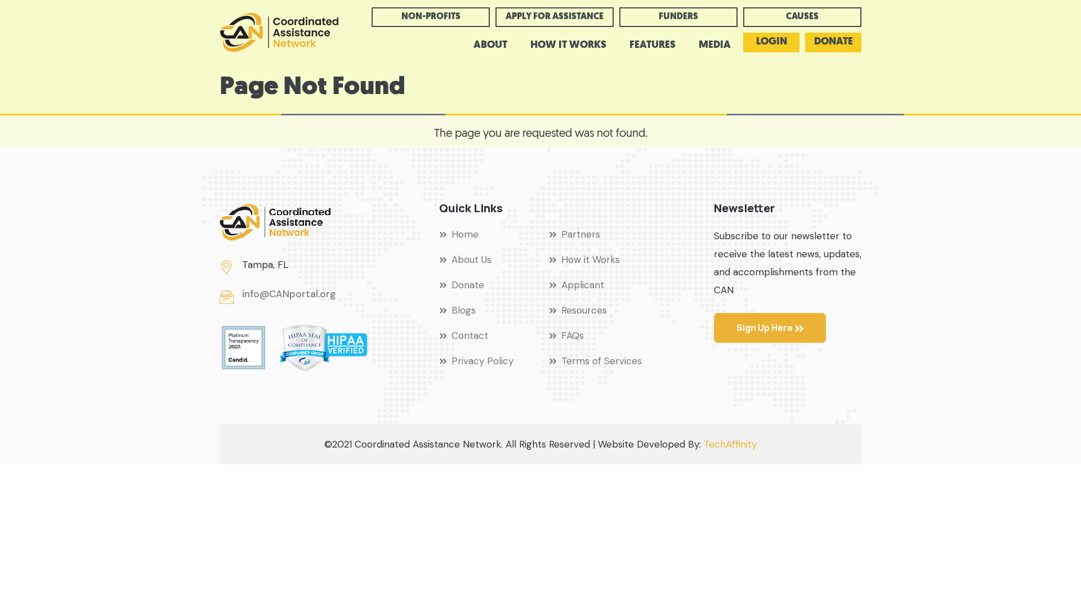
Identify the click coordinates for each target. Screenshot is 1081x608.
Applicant (582, 285)
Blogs (464, 310)
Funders (678, 16)
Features (652, 46)
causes (802, 16)
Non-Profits (431, 16)
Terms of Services (601, 361)
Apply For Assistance (555, 16)
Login (771, 42)
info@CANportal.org (289, 294)
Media (715, 46)
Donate (833, 42)
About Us (472, 259)
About (490, 46)
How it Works (590, 259)
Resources (584, 310)
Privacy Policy (482, 361)
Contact (470, 335)
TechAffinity (730, 444)
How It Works (568, 46)
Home (465, 234)
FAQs (572, 335)
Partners (580, 234)
